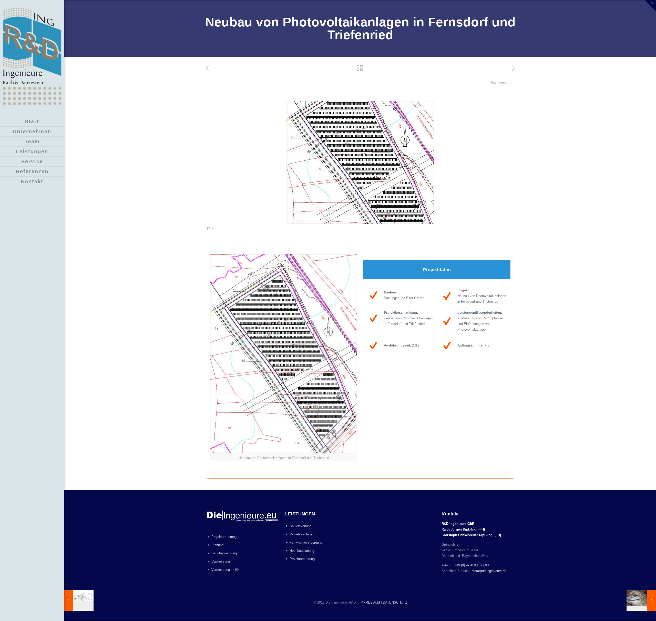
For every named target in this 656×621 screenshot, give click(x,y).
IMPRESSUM (370, 602)
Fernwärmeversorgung (306, 542)
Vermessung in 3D (225, 570)
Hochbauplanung (302, 551)
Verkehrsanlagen (302, 534)
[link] (283, 357)
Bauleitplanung (300, 526)
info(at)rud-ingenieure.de (488, 571)
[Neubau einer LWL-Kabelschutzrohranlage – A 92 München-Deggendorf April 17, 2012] (79, 600)
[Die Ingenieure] (32, 56)
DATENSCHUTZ (395, 602)
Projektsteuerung (224, 537)
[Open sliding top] (650, 6)
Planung (217, 545)
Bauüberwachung (224, 553)
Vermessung (220, 561)
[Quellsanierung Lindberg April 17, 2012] (641, 600)
